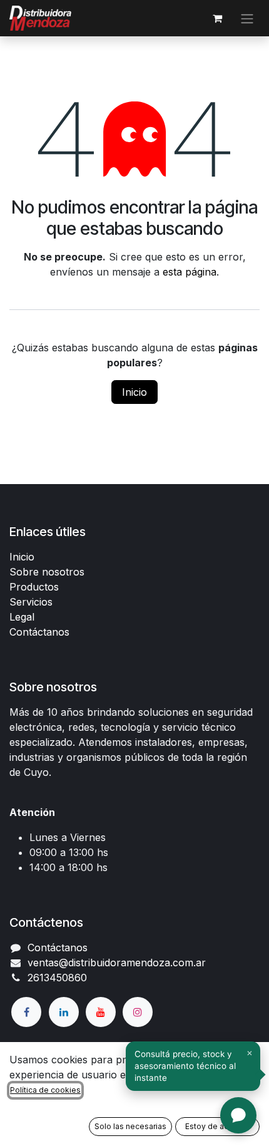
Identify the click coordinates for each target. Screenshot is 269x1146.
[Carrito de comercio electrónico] (217, 18)
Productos (34, 587)
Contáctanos (39, 632)
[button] (193, 1066)
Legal (21, 617)
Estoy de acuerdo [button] (217, 1126)
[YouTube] (101, 1012)
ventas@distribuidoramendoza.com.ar (117, 962)
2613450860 (57, 977)
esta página (189, 272)
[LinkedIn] (64, 1012)
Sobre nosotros (46, 571)
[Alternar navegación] (247, 18)
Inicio (134, 392)
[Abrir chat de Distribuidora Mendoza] (238, 1115)
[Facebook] (26, 1012)
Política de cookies (45, 1090)
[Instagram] (138, 1012)
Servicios (31, 602)
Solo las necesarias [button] (130, 1126)
